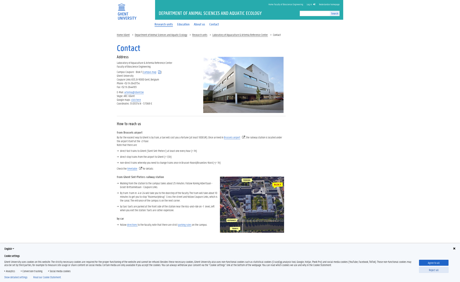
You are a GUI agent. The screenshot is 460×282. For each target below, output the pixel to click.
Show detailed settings (15, 277)
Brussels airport (232, 137)
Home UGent (123, 35)
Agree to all (434, 263)
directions (132, 224)
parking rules (184, 224)
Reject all (434, 270)
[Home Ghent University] (127, 9)
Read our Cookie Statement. (47, 277)
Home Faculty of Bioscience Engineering (285, 4)
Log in (309, 4)
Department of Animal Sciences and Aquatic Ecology (161, 35)
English (8, 248)
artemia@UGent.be (134, 92)
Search (334, 13)
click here (136, 99)
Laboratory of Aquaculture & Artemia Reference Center (240, 35)
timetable (132, 168)
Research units (199, 35)
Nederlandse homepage (329, 4)
